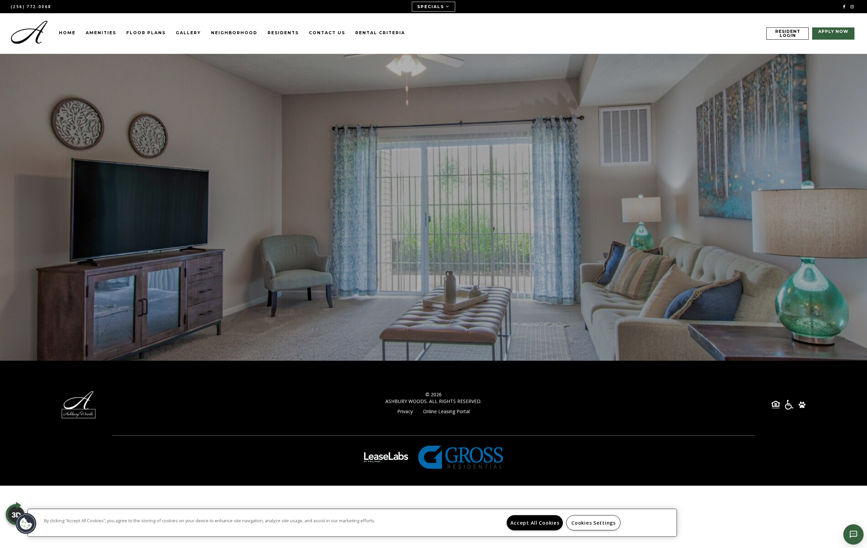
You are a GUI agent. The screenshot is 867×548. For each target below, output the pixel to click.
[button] (844, 6)
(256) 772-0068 (31, 6)
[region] (352, 522)
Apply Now (833, 31)
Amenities (101, 32)
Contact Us (327, 32)
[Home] (30, 33)
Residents (283, 32)
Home (67, 32)
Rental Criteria (380, 32)
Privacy (405, 411)
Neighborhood (234, 32)
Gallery (188, 32)
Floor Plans (146, 32)
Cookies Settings (593, 523)
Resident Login (787, 33)
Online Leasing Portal (446, 411)
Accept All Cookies (534, 523)
